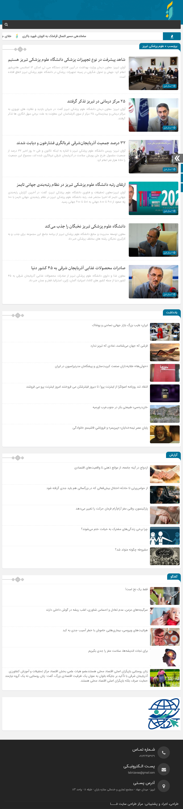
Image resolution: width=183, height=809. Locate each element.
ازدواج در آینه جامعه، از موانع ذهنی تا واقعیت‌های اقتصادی (111, 467)
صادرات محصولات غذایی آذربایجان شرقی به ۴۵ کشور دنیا (78, 268)
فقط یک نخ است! (136, 589)
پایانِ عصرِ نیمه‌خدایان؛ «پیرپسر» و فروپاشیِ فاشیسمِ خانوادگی (110, 427)
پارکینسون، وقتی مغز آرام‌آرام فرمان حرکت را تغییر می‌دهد (112, 508)
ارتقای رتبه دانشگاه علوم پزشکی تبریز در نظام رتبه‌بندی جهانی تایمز (71, 185)
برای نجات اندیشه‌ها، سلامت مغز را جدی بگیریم (118, 650)
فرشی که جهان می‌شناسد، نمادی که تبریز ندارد (119, 345)
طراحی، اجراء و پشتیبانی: (144, 804)
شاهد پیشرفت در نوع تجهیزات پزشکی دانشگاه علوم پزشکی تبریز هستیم (66, 60)
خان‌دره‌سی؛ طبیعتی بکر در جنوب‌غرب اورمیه (120, 407)
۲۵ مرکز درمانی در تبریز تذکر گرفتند (96, 102)
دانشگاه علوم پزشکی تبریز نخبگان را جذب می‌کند (85, 227)
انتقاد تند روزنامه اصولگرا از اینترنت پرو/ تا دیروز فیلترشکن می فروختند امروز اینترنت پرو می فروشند (87, 386)
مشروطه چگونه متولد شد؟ (131, 549)
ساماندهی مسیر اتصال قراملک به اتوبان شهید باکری (69, 36)
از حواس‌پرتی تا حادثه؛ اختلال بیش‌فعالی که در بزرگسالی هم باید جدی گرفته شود (97, 488)
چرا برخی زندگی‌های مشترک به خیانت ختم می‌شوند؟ (114, 529)
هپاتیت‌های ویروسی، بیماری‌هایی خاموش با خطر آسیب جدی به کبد (105, 630)
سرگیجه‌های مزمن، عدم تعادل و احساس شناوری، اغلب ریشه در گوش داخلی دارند (97, 609)
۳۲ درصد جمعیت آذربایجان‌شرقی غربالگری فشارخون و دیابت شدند (71, 143)
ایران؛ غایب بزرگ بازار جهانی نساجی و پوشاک (120, 325)
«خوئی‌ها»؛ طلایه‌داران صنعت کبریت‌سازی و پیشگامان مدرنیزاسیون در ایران (101, 366)
